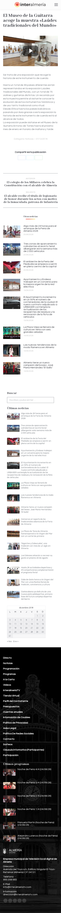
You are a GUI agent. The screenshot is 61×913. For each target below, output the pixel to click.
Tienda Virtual (11, 695)
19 (21, 628)
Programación (11, 668)
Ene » (15, 641)
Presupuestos (11, 706)
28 (32, 632)
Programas (9, 674)
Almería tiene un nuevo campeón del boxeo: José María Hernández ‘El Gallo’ (38, 365)
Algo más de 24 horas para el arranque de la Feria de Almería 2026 (39, 228)
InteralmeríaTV (11, 690)
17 (10, 628)
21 (32, 628)
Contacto (9, 739)
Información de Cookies (16, 717)
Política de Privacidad (15, 722)
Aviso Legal (9, 728)
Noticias (29, 139)
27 (26, 632)
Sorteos (8, 744)
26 (21, 632)
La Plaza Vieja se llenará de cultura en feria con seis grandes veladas (38, 329)
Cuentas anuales (13, 712)
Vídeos (7, 685)
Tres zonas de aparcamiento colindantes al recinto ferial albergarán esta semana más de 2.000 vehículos (40, 247)
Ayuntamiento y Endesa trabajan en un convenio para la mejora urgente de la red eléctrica (40, 283)
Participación (10, 755)
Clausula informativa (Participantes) (23, 750)
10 (10, 624)
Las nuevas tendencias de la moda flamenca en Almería (39, 346)
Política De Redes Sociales (18, 733)
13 (26, 624)
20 (26, 628)
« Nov (9, 641)
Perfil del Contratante (15, 701)
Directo (7, 658)
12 (21, 624)
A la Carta (9, 679)
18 (15, 628)
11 (15, 624)
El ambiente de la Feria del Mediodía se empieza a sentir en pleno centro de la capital (40, 264)
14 (32, 624)
